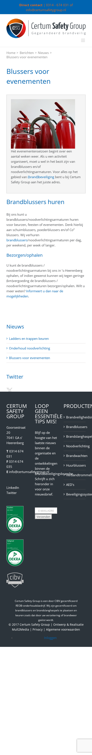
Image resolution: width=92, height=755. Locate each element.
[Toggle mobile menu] (83, 40)
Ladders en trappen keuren (29, 338)
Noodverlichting (74, 446)
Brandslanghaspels (74, 436)
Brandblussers (74, 427)
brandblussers (16, 240)
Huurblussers (74, 465)
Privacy (38, 629)
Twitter (11, 493)
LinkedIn (12, 487)
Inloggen (50, 638)
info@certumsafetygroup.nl (46, 10)
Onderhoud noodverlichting (29, 348)
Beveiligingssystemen (74, 494)
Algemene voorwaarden (63, 629)
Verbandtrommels (74, 475)
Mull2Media (20, 629)
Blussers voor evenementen (29, 358)
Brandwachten (74, 456)
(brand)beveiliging (41, 177)
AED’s (70, 484)
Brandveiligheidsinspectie (74, 417)
